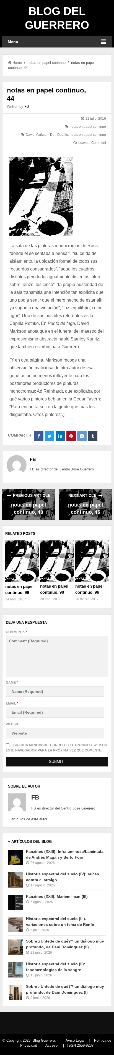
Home (17, 63)
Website (13, 724)
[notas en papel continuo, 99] (22, 561)
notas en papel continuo (46, 63)
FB (26, 106)
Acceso (51, 1045)
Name (12, 683)
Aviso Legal (75, 1040)
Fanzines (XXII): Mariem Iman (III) (57, 896)
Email (12, 703)
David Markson (37, 135)
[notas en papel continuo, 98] (57, 561)
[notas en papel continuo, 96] (92, 561)
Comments (16, 632)
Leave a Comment (92, 143)
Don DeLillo (59, 135)
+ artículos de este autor (27, 819)
